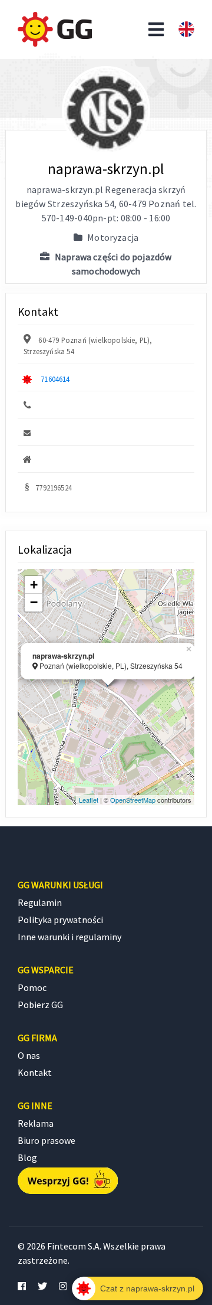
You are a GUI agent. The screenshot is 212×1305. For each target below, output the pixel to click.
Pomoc (32, 987)
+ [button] (34, 584)
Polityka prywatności (60, 919)
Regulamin (40, 902)
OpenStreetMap (132, 799)
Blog (27, 1157)
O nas (29, 1055)
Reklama (36, 1123)
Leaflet (88, 799)
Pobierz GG (40, 1004)
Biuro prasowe (46, 1140)
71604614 (55, 379)
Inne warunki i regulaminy (69, 937)
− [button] (34, 602)
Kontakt (35, 1072)
